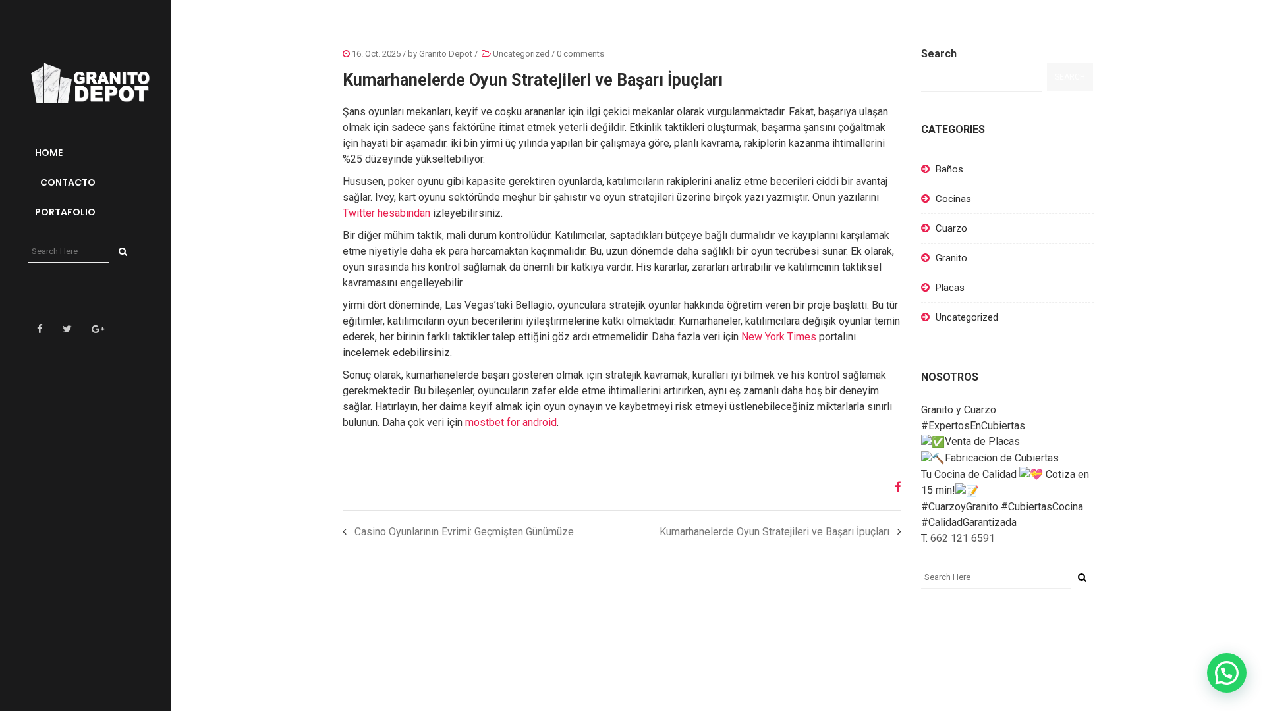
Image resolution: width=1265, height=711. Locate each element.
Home (49, 152)
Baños (949, 169)
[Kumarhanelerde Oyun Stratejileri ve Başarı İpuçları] (893, 487)
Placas (950, 288)
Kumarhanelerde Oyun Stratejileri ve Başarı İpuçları (774, 531)
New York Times (778, 336)
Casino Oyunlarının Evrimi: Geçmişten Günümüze (464, 531)
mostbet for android (511, 422)
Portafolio (65, 212)
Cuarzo (951, 228)
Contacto (67, 182)
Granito (951, 258)
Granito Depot (445, 54)
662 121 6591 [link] (962, 538)
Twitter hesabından (386, 213)
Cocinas (953, 199)
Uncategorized (521, 54)
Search (939, 53)
